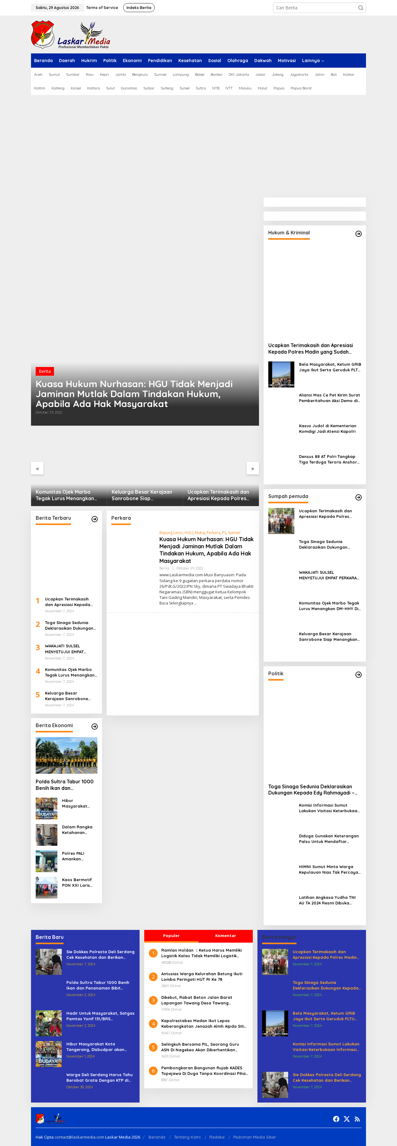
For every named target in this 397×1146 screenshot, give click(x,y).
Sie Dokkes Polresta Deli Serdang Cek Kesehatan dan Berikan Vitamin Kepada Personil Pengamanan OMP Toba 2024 (100, 954)
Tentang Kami (187, 1137)
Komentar (225, 935)
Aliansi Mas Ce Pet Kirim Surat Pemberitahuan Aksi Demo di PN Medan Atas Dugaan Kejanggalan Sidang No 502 (329, 397)
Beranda (157, 1137)
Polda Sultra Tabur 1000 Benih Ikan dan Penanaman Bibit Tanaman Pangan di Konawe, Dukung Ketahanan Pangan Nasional (65, 784)
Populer (171, 935)
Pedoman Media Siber (254, 1137)
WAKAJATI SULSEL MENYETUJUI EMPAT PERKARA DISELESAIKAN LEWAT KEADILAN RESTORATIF (68, 648)
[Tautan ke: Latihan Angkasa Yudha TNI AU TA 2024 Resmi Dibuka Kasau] (281, 907)
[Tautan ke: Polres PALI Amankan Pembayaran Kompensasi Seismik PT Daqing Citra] (46, 861)
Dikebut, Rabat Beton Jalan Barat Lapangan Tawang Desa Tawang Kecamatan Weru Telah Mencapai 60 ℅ (201, 1000)
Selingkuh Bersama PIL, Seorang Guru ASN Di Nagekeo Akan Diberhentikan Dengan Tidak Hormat (200, 1047)
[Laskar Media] (70, 34)
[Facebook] (336, 1119)
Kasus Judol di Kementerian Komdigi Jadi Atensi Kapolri (327, 428)
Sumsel (234, 532)
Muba (200, 532)
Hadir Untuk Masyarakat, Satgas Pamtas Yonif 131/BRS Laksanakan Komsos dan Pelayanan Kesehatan (100, 1016)
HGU (189, 532)
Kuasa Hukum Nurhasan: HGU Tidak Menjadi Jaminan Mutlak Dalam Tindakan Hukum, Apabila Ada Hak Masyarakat (134, 394)
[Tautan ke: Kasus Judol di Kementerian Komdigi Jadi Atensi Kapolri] (281, 435)
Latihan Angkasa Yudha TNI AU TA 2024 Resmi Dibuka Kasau (327, 900)
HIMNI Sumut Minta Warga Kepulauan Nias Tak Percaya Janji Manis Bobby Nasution (328, 869)
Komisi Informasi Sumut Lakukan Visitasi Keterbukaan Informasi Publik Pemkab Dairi (329, 808)
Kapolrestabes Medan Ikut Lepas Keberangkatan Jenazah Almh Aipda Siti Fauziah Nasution (202, 1023)
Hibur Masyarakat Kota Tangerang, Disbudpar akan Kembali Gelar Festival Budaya (79, 803)
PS (224, 532)
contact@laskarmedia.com (79, 1137)
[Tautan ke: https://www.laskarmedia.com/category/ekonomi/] (94, 726)
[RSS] (357, 1119)
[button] (360, 7)
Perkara (213, 532)
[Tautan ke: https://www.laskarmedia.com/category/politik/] (358, 674)
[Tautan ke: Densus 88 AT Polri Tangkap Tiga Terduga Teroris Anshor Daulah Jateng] (281, 466)
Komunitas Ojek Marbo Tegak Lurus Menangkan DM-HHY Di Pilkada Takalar (68, 495)
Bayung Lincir (171, 532)
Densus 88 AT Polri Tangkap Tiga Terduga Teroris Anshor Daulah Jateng (328, 459)
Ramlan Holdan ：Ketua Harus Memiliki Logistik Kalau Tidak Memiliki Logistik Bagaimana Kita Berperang (201, 953)
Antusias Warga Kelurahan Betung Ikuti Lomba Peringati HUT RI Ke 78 (201, 976)
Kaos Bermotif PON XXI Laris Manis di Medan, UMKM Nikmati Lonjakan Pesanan (78, 882)
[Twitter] (347, 1119)
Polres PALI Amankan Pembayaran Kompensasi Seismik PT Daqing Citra (75, 856)
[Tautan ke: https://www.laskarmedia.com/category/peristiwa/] (94, 519)
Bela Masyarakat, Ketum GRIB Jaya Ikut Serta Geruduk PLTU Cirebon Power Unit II (330, 367)
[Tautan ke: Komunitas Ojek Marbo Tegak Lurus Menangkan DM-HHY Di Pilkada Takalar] (69, 468)
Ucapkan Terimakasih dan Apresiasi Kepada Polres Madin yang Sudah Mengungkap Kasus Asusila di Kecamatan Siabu (220, 495)
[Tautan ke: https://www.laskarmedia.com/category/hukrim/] (358, 234)
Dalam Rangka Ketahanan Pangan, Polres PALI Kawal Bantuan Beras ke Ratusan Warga (77, 829)
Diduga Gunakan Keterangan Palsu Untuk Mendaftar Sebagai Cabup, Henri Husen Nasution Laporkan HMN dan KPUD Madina (329, 838)
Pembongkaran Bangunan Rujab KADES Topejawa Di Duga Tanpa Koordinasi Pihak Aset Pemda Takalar (204, 1070)
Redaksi (217, 1137)
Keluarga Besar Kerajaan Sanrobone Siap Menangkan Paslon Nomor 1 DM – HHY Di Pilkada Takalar (145, 495)
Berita (45, 371)
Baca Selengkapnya (176, 603)
